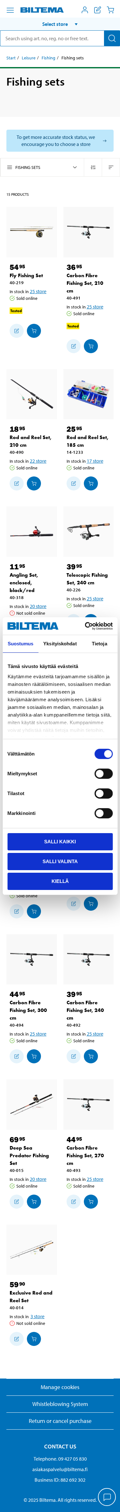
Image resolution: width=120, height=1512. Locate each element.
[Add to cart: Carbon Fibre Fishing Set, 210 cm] (91, 346)
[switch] (103, 774)
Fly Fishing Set (26, 275)
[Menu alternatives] (10, 10)
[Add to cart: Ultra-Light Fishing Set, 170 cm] (91, 904)
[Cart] (110, 10)
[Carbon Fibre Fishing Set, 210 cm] (88, 232)
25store (38, 291)
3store (37, 1316)
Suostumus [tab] (21, 643)
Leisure (29, 58)
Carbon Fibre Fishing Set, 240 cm (85, 1010)
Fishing (48, 58)
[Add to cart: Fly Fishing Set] (34, 331)
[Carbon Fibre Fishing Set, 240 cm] (88, 959)
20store (38, 606)
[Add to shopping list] (17, 331)
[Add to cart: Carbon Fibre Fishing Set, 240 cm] (91, 1056)
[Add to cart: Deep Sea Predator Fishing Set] (34, 1202)
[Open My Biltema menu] (84, 10)
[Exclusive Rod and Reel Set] (31, 1250)
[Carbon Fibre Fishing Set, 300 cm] (31, 959)
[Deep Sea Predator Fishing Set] (31, 1104)
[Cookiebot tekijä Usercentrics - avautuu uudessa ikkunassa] (85, 626)
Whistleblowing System (60, 1404)
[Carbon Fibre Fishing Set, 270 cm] (88, 1104)
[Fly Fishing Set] (31, 232)
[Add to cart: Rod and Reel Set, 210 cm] (34, 483)
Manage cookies (60, 1387)
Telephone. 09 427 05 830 (60, 1458)
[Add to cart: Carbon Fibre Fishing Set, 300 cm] (34, 1056)
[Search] (112, 38)
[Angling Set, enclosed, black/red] (31, 531)
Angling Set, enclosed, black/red (24, 583)
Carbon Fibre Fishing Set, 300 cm (28, 1010)
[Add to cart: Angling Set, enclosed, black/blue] (34, 911)
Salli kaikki (60, 841)
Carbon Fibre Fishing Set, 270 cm (85, 1155)
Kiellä (60, 881)
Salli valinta (60, 861)
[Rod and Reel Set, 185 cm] (88, 394)
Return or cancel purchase (60, 1421)
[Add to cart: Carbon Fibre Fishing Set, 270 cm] (91, 1202)
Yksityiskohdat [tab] (59, 643)
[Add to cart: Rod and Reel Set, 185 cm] (91, 483)
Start (11, 58)
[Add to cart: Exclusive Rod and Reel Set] (34, 1339)
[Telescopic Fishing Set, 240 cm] (88, 531)
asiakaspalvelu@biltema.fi (60, 1469)
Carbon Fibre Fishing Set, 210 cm (85, 283)
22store (38, 461)
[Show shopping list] (97, 10)
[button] (60, 24)
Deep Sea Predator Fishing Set (29, 1155)
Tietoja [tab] (99, 643)
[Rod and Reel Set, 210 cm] (31, 394)
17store (95, 461)
